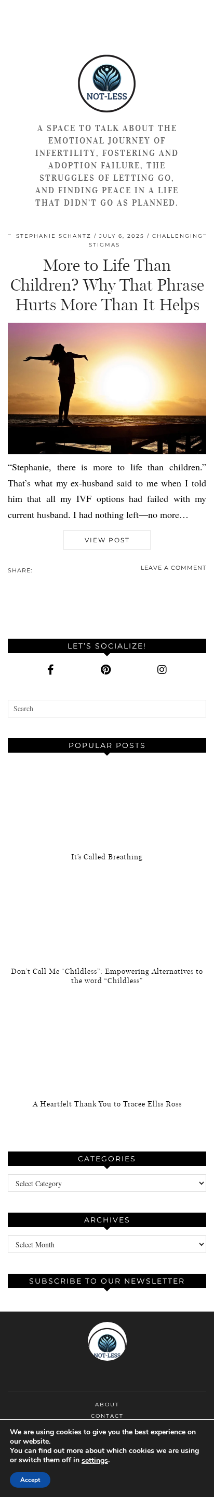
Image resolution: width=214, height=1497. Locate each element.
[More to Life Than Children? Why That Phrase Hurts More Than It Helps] (107, 450)
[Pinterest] (106, 670)
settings (95, 1460)
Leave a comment (173, 567)
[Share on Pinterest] (47, 570)
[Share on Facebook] (36, 570)
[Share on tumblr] (52, 570)
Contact (107, 1416)
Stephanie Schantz (53, 236)
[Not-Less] (107, 77)
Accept (30, 1480)
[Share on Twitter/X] (42, 570)
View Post (107, 540)
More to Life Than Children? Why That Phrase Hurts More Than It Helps (107, 285)
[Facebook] (50, 670)
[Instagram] (162, 670)
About (107, 1404)
